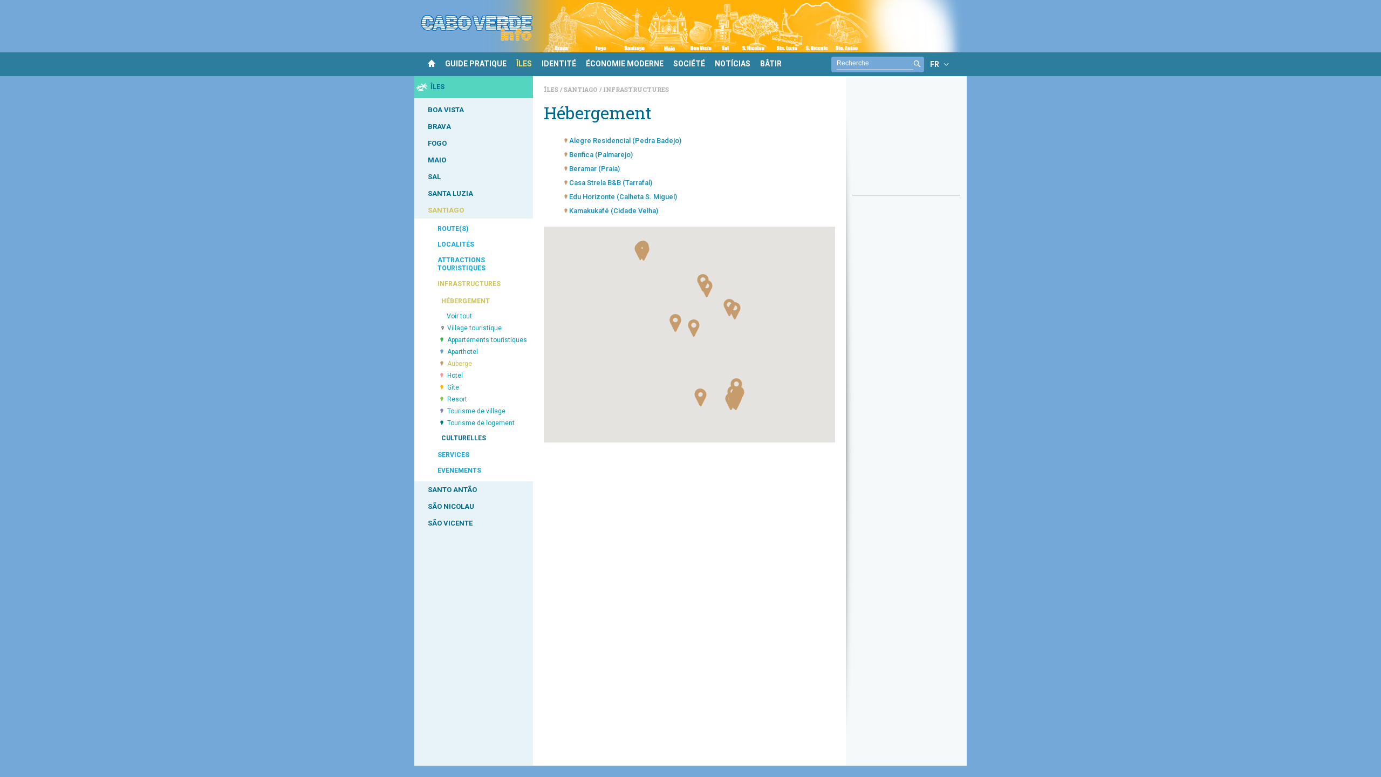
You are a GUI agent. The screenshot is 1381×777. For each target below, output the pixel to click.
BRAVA (439, 126)
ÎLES (524, 63)
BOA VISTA (446, 110)
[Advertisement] (906, 141)
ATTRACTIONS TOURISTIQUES (461, 264)
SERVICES (453, 455)
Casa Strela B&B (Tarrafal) (610, 183)
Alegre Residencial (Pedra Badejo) (625, 141)
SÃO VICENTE (450, 523)
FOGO (437, 143)
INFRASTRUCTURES (469, 284)
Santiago (581, 89)
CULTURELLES (463, 438)
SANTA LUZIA (450, 193)
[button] (700, 397)
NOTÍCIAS (732, 63)
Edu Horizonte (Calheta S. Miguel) (623, 197)
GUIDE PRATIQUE (476, 63)
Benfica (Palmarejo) (601, 155)
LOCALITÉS (455, 244)
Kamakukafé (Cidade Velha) (613, 211)
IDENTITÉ (559, 63)
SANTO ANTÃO (452, 490)
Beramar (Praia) (594, 169)
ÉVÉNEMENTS (459, 470)
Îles (552, 89)
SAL (434, 177)
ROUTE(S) (452, 229)
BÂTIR (771, 63)
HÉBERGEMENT (465, 301)
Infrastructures (636, 89)
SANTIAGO (446, 210)
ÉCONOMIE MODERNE (625, 63)
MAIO (437, 160)
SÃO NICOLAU (451, 506)
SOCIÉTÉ (689, 63)
